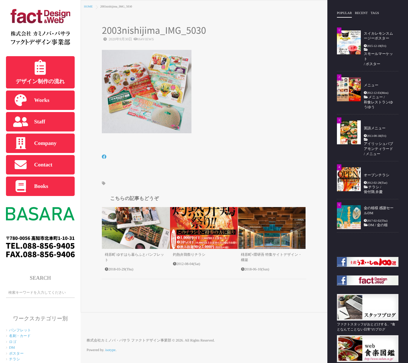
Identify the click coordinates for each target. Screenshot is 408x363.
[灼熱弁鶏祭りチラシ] (204, 228)
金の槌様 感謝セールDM (379, 210)
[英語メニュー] (349, 132)
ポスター (16, 353)
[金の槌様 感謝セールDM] (349, 217)
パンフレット (20, 330)
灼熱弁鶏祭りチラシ (189, 254)
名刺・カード (20, 336)
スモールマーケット (378, 56)
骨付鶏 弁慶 (375, 192)
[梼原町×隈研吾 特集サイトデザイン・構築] (272, 228)
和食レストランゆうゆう (378, 104)
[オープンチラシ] (349, 179)
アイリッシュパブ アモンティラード (378, 146)
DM (12, 347)
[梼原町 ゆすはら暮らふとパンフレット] (136, 228)
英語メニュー (375, 128)
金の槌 (382, 225)
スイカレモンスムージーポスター (378, 36)
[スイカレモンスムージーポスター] (349, 42)
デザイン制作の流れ (40, 81)
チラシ (14, 359)
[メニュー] (349, 89)
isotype (110, 350)
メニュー (371, 85)
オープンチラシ (376, 175)
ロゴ (12, 342)
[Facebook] (104, 157)
